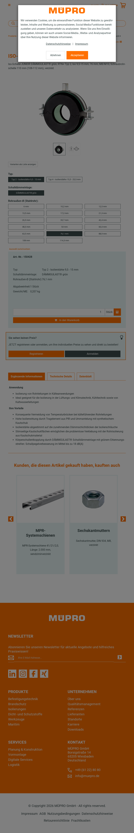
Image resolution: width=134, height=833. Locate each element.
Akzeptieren (77, 55)
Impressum (81, 43)
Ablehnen (55, 55)
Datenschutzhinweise (58, 43)
